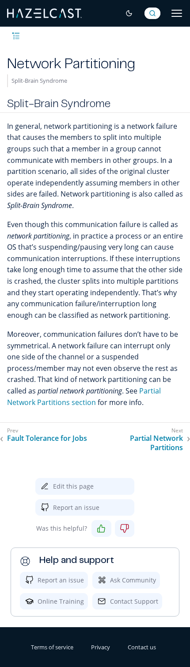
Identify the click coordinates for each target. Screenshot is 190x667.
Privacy (100, 647)
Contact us (142, 647)
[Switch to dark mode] (129, 13)
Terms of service (52, 647)
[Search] (152, 13)
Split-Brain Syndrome (39, 81)
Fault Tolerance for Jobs (47, 438)
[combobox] (152, 13)
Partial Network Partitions (156, 443)
